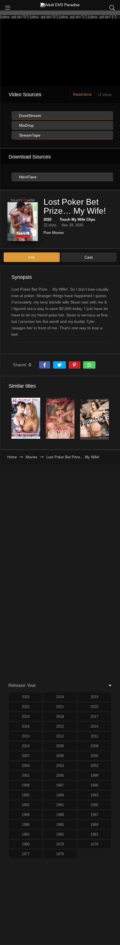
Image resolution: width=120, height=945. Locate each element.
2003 (60, 766)
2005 (94, 756)
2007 (26, 756)
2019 (26, 716)
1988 (60, 815)
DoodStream (29, 115)
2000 (60, 775)
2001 (26, 775)
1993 (94, 795)
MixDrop (26, 125)
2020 (47, 219)
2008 (94, 746)
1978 (94, 844)
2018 (60, 716)
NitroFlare (27, 177)
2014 (94, 726)
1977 (26, 854)
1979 (60, 844)
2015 (60, 726)
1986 (26, 824)
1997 (60, 785)
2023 (94, 697)
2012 (60, 736)
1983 (26, 834)
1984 (94, 824)
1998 (26, 785)
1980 (26, 844)
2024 (60, 697)
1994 (60, 795)
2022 (26, 707)
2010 (26, 746)
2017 (94, 716)
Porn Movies (54, 232)
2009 (60, 746)
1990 (94, 805)
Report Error (82, 94)
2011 (94, 736)
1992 (26, 805)
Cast (89, 257)
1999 (94, 775)
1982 (60, 834)
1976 (60, 854)
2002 (94, 766)
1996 (94, 785)
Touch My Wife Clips (77, 219)
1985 (60, 824)
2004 (26, 766)
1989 (26, 815)
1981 (94, 834)
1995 (26, 795)
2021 (60, 707)
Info (31, 257)
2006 (60, 756)
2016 (26, 726)
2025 (26, 697)
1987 (94, 815)
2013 (26, 736)
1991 (60, 805)
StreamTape (29, 135)
